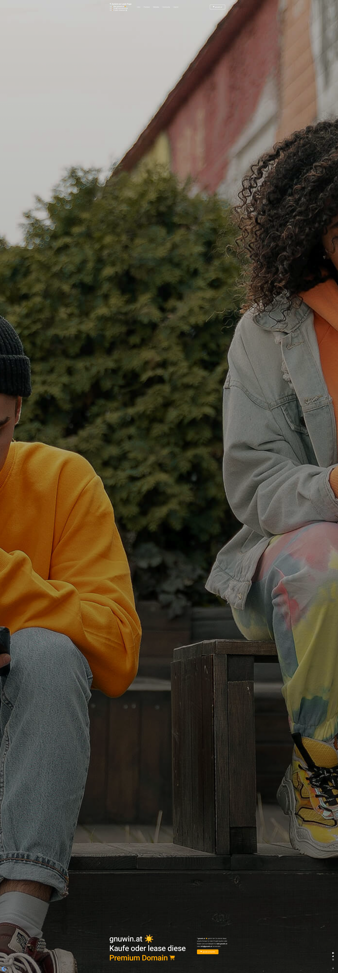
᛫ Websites (155, 7)
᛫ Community (165, 7)
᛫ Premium (146, 7)
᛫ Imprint (175, 7)
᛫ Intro (138, 7)
